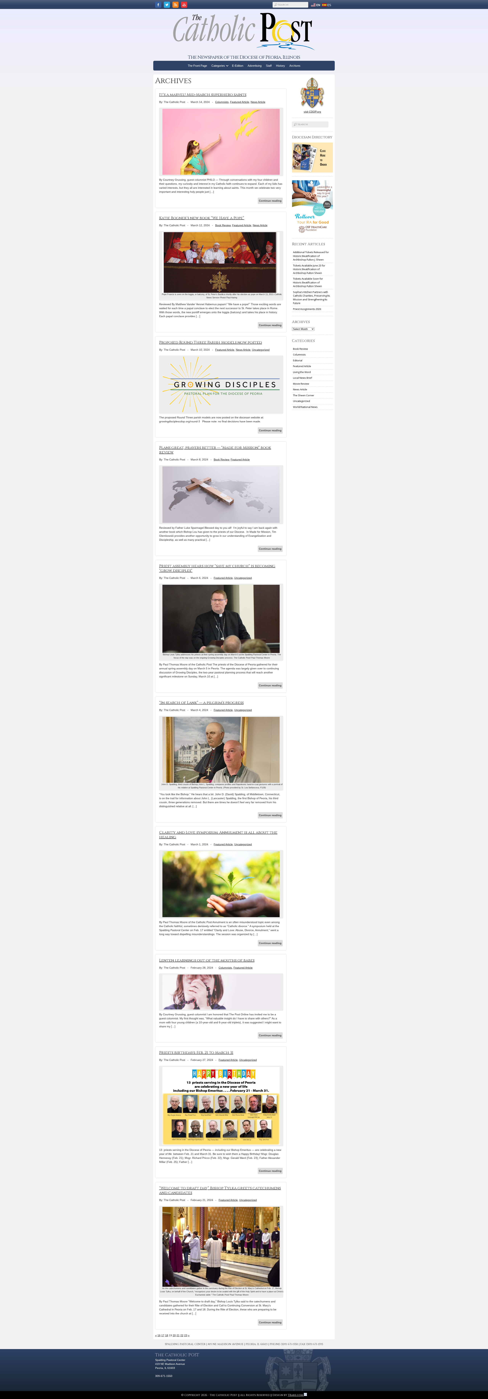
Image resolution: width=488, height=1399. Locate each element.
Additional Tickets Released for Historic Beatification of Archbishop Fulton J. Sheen (311, 255)
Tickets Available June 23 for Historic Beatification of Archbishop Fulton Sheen (309, 269)
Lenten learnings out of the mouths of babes (206, 960)
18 (166, 1335)
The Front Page (197, 65)
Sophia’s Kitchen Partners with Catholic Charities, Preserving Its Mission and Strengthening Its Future (311, 297)
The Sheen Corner (303, 395)
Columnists (222, 101)
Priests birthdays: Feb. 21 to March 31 (196, 1052)
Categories (218, 65)
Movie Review (301, 383)
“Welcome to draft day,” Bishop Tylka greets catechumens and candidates (220, 1190)
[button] (227, 65)
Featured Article (239, 101)
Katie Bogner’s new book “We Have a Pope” (201, 218)
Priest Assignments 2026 (307, 309)
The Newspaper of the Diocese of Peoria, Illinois (244, 57)
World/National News (305, 407)
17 (162, 1335)
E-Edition (237, 65)
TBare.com (296, 1395)
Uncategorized (261, 349)
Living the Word (302, 372)
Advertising (255, 65)
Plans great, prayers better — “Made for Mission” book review (215, 450)
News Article (258, 101)
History (280, 65)
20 (174, 1335)
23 (185, 1335)
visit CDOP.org (312, 111)
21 (178, 1335)
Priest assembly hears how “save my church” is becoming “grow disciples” (217, 568)
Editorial (297, 360)
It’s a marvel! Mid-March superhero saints (202, 94)
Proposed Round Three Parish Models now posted (210, 342)
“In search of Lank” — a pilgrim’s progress (201, 702)
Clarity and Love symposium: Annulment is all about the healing (218, 835)
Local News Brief (302, 377)
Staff (269, 65)
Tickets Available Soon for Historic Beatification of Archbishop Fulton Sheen (308, 282)
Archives (294, 65)
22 (181, 1335)
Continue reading (270, 200)
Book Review (223, 225)
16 (159, 1335)
